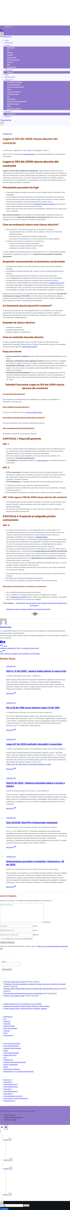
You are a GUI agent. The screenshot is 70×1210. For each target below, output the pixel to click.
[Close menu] (0, 1131)
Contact (7, 116)
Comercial (10, 52)
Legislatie (6, 1168)
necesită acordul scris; (57, 283)
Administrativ (11, 47)
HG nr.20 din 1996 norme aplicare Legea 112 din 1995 (33, 707)
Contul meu (8, 26)
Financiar (9, 62)
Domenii (5, 1139)
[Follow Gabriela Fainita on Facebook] (1, 643)
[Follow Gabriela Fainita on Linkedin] (4, 643)
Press (6, 75)
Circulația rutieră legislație (15, 87)
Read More (11, 693)
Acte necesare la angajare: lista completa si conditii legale (20, 652)
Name (35, 926)
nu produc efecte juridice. (33, 412)
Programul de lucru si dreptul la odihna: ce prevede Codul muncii (28, 609)
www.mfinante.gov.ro (10, 1087)
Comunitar (10, 55)
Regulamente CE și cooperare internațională (18, 1071)
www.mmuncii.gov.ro (10, 1084)
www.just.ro (7, 1080)
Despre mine (8, 43)
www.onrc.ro (7, 1082)
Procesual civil (11, 67)
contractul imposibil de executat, (44, 204)
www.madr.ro (8, 1094)
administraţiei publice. (29, 347)
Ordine (9, 106)
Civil (8, 50)
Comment (47, 922)
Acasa (6, 40)
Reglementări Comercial (14, 108)
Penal (8, 64)
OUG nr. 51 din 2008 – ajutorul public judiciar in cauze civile (36, 671)
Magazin (5, 1194)
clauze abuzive (42, 460)
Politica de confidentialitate (13, 1117)
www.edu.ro (7, 1089)
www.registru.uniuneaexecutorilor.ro (15, 1098)
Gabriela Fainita (5, 627)
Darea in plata (11, 114)
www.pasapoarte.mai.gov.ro (13, 1096)
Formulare (10, 72)
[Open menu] (2, 123)
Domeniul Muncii (11, 57)
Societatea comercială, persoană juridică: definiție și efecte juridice (26, 1006)
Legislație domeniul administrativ (17, 101)
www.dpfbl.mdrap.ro (10, 1091)
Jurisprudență (9, 77)
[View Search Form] (2, 33)
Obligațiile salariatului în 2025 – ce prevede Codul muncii (19, 647)
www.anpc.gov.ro (9, 1101)
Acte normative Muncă (13, 84)
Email (35, 930)
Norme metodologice (13, 104)
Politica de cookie (10, 1120)
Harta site (6, 1160)
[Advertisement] (34, 12)
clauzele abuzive (28, 154)
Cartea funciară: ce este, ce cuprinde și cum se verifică (22, 1004)
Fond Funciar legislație (14, 92)
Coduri (9, 89)
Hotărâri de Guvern (12, 94)
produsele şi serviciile (18, 597)
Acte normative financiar (14, 82)
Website (35, 935)
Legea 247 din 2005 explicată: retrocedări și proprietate (34, 744)
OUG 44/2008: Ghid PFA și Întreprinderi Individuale (32, 822)
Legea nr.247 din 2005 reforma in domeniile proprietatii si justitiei (28, 764)
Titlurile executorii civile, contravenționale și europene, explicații (25, 1008)
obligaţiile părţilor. (42, 537)
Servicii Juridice (9, 1115)
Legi (8, 96)
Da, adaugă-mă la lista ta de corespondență (17, 939)
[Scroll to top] (2, 1127)
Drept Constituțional (13, 60)
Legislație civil (11, 99)
